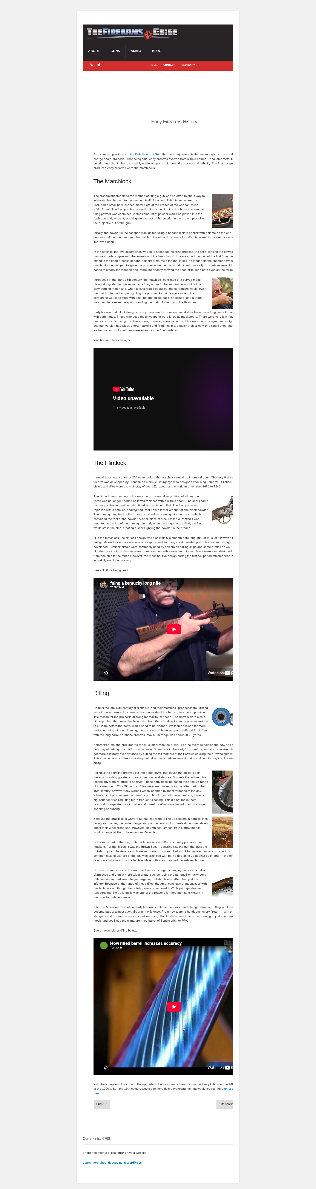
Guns (115, 51)
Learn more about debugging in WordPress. (113, 1162)
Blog (156, 51)
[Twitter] (99, 65)
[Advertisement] (161, 85)
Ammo (136, 51)
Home (153, 65)
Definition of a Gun (148, 154)
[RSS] (91, 65)
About (94, 51)
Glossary (188, 65)
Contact (169, 65)
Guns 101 (102, 1104)
